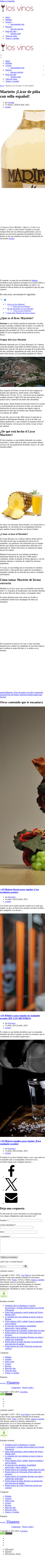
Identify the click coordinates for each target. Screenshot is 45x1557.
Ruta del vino (10, 1368)
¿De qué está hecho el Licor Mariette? (20, 309)
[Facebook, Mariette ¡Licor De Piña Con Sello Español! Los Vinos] (11, 1177)
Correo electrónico (8, 1225)
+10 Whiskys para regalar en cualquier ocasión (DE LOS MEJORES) (20, 1017)
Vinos (14, 1280)
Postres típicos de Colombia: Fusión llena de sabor (25, 1330)
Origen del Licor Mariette (21, 306)
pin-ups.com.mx (16, 29)
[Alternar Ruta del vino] (43, 75)
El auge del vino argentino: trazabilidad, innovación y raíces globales (20, 1327)
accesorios (3, 1383)
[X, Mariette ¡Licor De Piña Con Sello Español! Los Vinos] (11, 1190)
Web (2, 1232)
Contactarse (16, 1387)
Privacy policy (28, 1387)
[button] (12, 22)
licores (11, 238)
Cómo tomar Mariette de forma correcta (21, 313)
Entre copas (9, 1361)
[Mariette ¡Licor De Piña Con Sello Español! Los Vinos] (22, 386)
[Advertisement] (23, 206)
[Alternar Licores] (43, 66)
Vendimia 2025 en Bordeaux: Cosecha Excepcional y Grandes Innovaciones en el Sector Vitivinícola (24, 1308)
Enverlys (11, 897)
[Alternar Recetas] (43, 70)
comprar (8, 1359)
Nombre (4, 1220)
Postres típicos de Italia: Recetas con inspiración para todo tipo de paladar (24, 1343)
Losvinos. (24, 1392)
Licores (8, 107)
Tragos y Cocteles (12, 1373)
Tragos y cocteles (12, 38)
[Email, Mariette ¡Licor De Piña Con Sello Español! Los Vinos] (11, 1203)
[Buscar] (26, 1266)
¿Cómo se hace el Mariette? (22, 311)
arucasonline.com (17, 24)
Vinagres (12, 1382)
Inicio (8, 17)
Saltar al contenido (7, 1)
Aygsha (11, 102)
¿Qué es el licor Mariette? (16, 304)
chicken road (15, 34)
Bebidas (9, 20)
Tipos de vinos (11, 36)
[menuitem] (9, 1549)
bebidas (35, 280)
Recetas (8, 1366)
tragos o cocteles (37, 1280)
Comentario (5, 1236)
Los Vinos (25, 1275)
